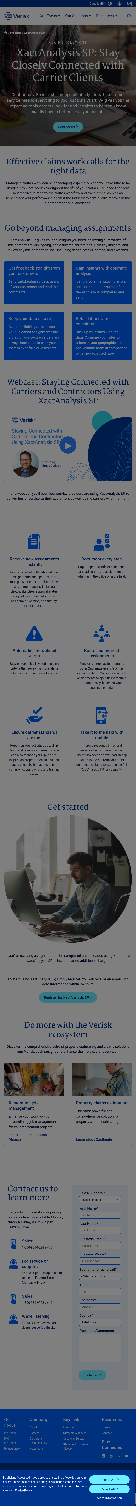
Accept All (107, 1480)
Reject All (108, 1489)
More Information (109, 1498)
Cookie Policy (23, 1490)
